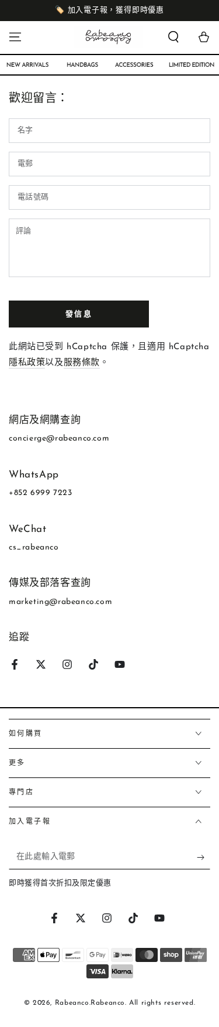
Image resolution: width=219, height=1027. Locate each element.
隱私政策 (27, 363)
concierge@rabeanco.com (59, 438)
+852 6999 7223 (40, 493)
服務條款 (82, 363)
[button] (173, 37)
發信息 (79, 314)
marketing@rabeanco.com (60, 602)
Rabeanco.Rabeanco (90, 1002)
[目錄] (15, 37)
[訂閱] (203, 858)
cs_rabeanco (34, 547)
